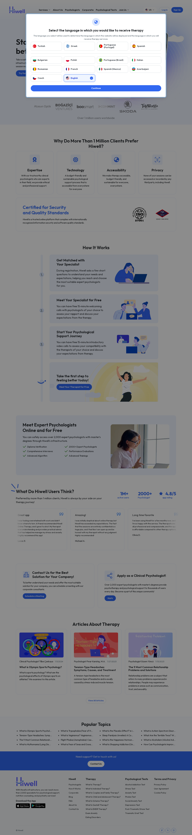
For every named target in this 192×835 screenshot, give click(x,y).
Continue (96, 88)
